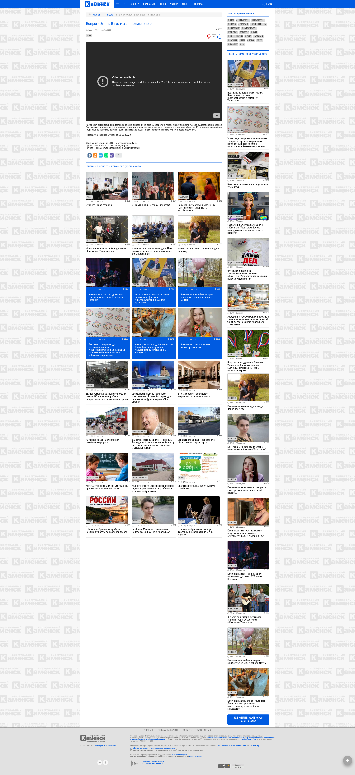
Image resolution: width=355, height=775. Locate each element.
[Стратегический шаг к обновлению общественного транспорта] (199, 420)
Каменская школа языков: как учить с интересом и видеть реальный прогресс (246, 490)
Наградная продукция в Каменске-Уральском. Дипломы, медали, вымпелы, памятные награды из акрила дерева (246, 366)
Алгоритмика (235, 309)
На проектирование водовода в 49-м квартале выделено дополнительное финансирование (152, 251)
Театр (90, 197)
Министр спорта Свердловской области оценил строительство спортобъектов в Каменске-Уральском (153, 488)
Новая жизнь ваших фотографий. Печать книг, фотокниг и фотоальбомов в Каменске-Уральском (152, 298)
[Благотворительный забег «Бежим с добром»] (199, 466)
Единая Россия (140, 432)
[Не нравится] (208, 36)
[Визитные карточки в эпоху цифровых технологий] (248, 165)
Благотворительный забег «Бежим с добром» (196, 487)
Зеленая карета (235, 609)
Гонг (89, 36)
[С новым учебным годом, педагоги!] (153, 186)
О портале (149, 730)
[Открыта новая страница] (107, 186)
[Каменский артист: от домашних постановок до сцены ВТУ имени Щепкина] (108, 272)
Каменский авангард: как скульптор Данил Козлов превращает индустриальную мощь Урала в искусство (154, 348)
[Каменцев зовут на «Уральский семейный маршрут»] (107, 420)
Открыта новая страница (99, 205)
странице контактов (248, 739)
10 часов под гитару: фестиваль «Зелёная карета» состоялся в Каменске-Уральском (244, 620)
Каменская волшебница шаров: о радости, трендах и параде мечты (197, 297)
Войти (268, 4)
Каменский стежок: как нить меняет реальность (196, 346)
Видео (162, 4)
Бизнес (90, 386)
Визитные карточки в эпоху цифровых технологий (247, 186)
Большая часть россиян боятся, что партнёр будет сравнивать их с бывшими (196, 208)
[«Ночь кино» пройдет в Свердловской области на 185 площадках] (107, 229)
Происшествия (258, 20)
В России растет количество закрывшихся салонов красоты (194, 395)
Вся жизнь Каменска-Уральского (248, 719)
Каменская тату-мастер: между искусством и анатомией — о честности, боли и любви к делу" (245, 533)
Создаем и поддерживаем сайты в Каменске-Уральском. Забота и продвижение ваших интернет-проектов (245, 229)
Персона (183, 240)
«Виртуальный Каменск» (105, 746)
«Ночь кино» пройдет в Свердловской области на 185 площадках (106, 250)
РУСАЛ (136, 197)
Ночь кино (92, 240)
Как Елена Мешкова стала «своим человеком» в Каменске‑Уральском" (151, 530)
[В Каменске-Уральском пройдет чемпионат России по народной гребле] (107, 510)
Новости (134, 4)
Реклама (198, 4)
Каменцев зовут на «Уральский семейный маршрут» (102, 441)
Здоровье (92, 432)
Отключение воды (259, 24)
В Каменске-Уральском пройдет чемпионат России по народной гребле (106, 530)
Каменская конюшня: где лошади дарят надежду (199, 250)
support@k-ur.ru (195, 756)
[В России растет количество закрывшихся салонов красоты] (199, 374)
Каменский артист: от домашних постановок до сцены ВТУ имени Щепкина (106, 297)
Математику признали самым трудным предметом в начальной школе (107, 487)
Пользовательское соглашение (232, 746)
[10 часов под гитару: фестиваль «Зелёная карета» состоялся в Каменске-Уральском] (248, 598)
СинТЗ (182, 478)
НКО (243, 44)
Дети (243, 40)
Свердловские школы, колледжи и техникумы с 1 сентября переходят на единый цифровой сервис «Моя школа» (151, 397)
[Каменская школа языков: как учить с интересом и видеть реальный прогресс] (248, 468)
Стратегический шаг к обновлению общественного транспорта (196, 441)
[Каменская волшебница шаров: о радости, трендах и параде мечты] (200, 272)
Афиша (174, 4)
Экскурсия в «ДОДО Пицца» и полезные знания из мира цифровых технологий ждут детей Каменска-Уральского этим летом (248, 320)
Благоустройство (140, 240)
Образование (139, 386)
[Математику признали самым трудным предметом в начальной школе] (107, 466)
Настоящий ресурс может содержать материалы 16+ (153, 762)
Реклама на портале (168, 730)
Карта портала (203, 730)
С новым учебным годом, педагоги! (151, 205)
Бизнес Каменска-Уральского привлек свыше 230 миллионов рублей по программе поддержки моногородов (107, 396)
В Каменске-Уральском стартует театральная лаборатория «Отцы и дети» (195, 532)
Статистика (184, 197)
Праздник (233, 40)
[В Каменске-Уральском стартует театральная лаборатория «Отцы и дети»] (199, 510)
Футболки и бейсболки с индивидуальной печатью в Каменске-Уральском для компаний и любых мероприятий (247, 274)
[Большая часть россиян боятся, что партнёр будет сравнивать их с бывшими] (199, 186)
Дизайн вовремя (140, 284)
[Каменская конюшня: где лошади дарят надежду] (199, 229)
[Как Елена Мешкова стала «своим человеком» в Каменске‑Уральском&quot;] (153, 510)
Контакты (187, 730)
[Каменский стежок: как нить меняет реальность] (200, 322)
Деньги (251, 40)
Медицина (259, 36)
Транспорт (184, 432)
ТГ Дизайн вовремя (179, 755)
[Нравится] (219, 36)
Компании (149, 4)
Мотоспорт (234, 44)
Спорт (185, 4)
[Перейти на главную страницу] (97, 4)
